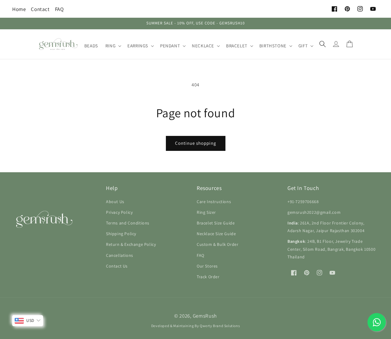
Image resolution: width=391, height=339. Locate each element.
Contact (40, 9)
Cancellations (119, 255)
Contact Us (117, 266)
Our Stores (207, 266)
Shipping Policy (121, 233)
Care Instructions (214, 201)
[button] (113, 46)
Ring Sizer (206, 212)
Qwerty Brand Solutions (220, 325)
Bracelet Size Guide (216, 223)
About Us (115, 201)
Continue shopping (195, 143)
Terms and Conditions (127, 223)
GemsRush (205, 315)
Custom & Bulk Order (217, 244)
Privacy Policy (119, 212)
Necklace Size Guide (216, 233)
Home (19, 9)
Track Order (208, 276)
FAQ (59, 9)
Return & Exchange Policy (131, 244)
